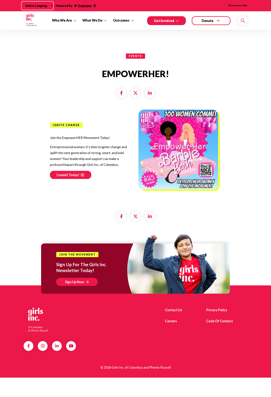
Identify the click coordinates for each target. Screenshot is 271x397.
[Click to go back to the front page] (35, 20)
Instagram (43, 346)
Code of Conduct (219, 321)
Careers (171, 321)
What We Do (92, 20)
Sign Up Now (74, 282)
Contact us (173, 310)
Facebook (28, 346)
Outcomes (121, 20)
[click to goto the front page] (38, 319)
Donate (207, 21)
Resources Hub (238, 5)
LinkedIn (57, 346)
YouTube (71, 346)
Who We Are (62, 20)
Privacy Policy (216, 310)
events (135, 56)
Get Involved (164, 21)
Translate (84, 5)
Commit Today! (68, 175)
